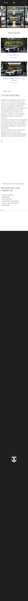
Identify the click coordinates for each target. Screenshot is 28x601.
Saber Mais (13, 57)
